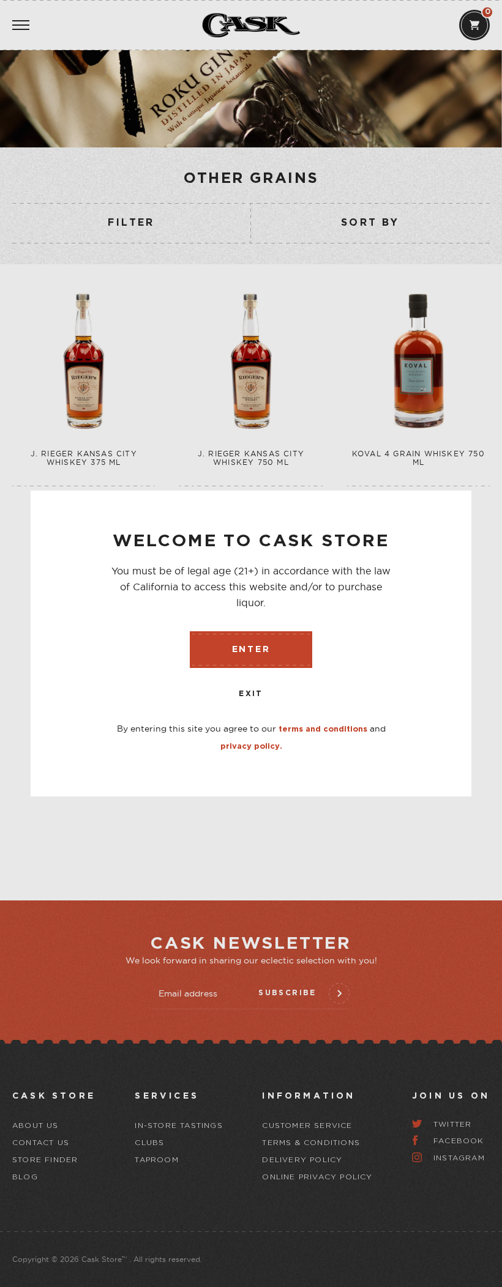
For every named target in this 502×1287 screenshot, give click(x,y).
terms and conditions (323, 729)
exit (251, 694)
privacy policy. (251, 746)
